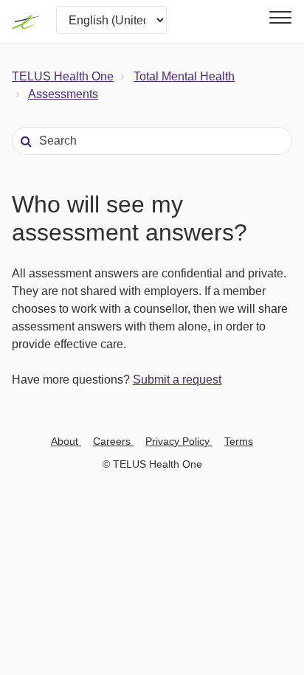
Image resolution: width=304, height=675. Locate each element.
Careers (113, 441)
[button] (278, 17)
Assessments (63, 94)
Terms (238, 441)
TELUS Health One (63, 76)
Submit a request (177, 379)
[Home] (26, 22)
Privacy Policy (179, 441)
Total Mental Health (184, 76)
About (66, 441)
